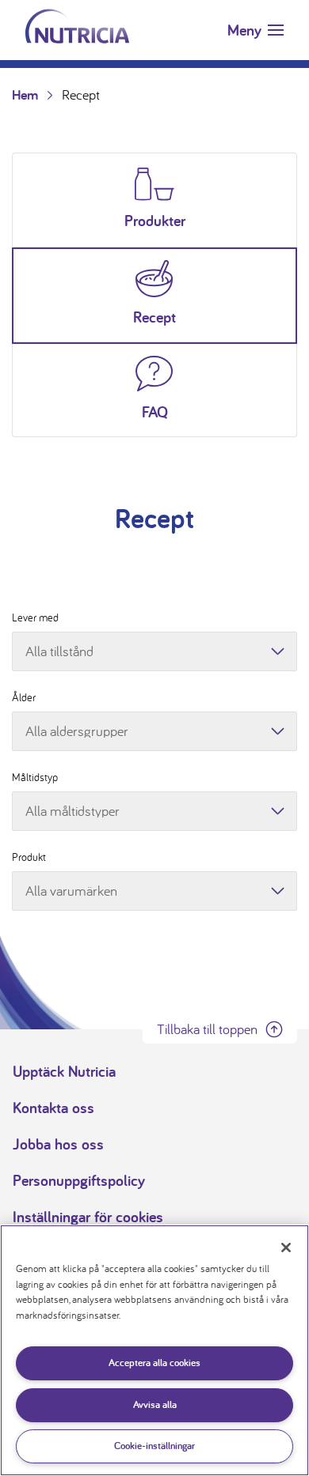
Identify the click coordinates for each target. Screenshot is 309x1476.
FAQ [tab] (155, 412)
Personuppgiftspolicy (79, 1180)
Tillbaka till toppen (207, 1029)
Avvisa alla (155, 1404)
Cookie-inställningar (154, 1445)
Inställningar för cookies (88, 1216)
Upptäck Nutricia (64, 1071)
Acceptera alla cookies (154, 1362)
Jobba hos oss (58, 1144)
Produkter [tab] (154, 220)
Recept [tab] (154, 317)
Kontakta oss (53, 1107)
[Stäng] (286, 1247)
